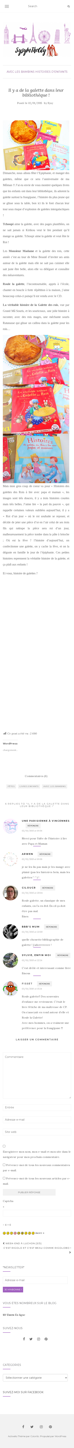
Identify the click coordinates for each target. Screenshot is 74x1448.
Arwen (27, 854)
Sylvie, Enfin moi (36, 955)
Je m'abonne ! (13, 1289)
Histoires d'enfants (51, 71)
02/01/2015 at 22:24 (32, 960)
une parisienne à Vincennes (46, 820)
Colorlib (34, 1436)
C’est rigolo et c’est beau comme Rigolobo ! (37, 1247)
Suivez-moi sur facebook (23, 1392)
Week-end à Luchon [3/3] (23, 1243)
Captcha (8, 1201)
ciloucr (29, 887)
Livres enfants (29, 786)
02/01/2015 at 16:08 (32, 859)
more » (39, 1233)
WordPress (60, 1436)
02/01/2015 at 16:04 (32, 830)
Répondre (33, 825)
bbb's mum (31, 926)
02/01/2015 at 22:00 (32, 931)
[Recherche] (68, 6)
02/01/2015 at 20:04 (32, 892)
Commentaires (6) (36, 776)
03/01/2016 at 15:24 (32, 988)
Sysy (50, 103)
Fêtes (11, 786)
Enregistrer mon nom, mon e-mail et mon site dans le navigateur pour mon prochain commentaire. (37, 1154)
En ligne (14, 1315)
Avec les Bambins (21, 71)
